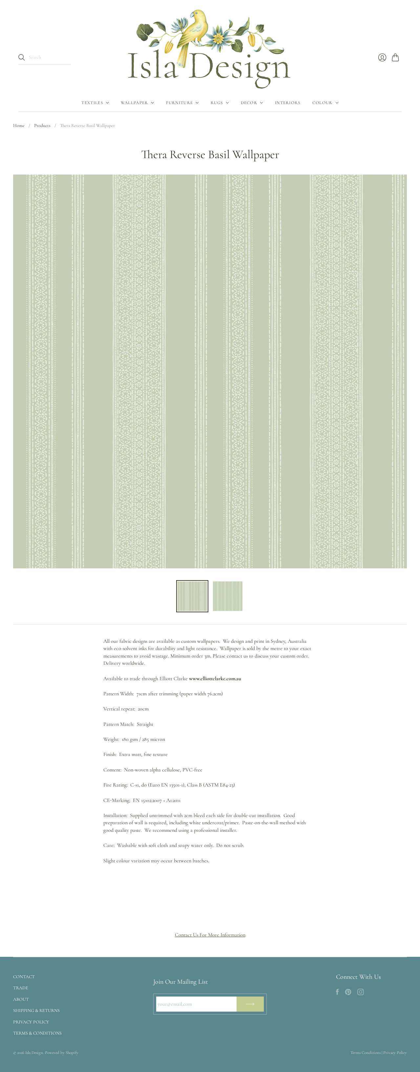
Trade (20, 988)
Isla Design (34, 1052)
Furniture (179, 102)
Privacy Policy (31, 1022)
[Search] (21, 57)
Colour (322, 102)
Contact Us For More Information (210, 935)
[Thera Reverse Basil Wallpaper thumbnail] (192, 596)
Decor (249, 102)
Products (42, 125)
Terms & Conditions (37, 1033)
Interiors (288, 102)
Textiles (92, 102)
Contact (24, 976)
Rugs (217, 102)
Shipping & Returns (36, 1010)
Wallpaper (134, 102)
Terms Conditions (365, 1052)
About (21, 999)
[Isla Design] (210, 47)
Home (19, 125)
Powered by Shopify (61, 1052)
